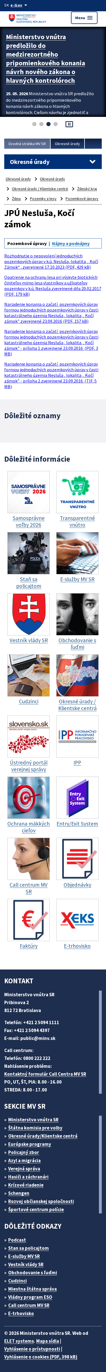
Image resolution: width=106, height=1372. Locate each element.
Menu (84, 17)
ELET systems (19, 1341)
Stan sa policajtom (28, 1248)
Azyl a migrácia (24, 1160)
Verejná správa (24, 1169)
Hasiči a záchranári (28, 1177)
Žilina (16, 198)
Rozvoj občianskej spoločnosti (41, 1201)
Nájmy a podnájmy (71, 243)
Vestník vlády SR (26, 1264)
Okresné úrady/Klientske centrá (42, 1136)
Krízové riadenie (26, 1185)
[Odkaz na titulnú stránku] (28, 17)
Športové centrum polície (36, 1209)
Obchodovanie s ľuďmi (32, 1272)
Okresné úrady (67, 143)
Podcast (17, 1240)
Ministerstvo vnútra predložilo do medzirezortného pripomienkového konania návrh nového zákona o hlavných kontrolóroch (45, 58)
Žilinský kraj (87, 188)
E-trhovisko (21, 1313)
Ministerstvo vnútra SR (33, 1120)
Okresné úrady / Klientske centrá (40, 188)
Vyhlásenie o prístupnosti (32, 1349)
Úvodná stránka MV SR (27, 143)
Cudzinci (17, 1281)
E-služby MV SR (24, 1256)
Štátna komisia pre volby (35, 1128)
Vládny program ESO (30, 1297)
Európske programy (29, 1144)
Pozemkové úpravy (82, 198)
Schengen (18, 1193)
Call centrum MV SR (28, 1305)
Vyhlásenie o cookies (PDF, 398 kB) (40, 1357)
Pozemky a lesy (43, 198)
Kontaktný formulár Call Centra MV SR (45, 1074)
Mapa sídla (47, 1341)
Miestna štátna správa (32, 1289)
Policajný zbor (23, 1152)
